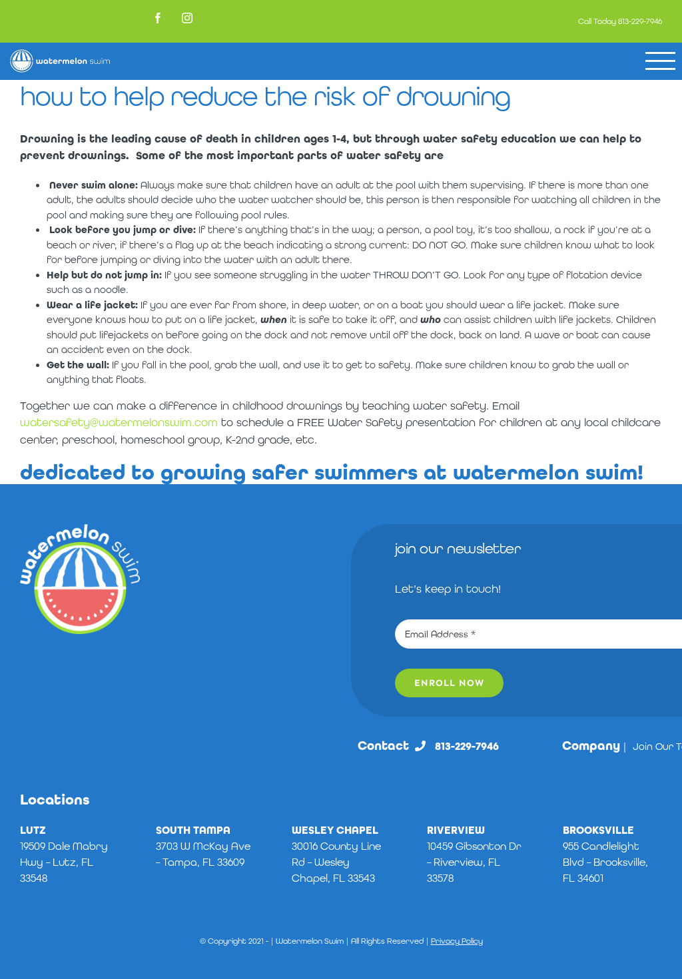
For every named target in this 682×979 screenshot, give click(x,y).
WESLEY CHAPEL (335, 830)
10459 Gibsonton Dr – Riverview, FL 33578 (474, 862)
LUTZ (33, 830)
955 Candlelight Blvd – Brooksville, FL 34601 (605, 862)
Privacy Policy (457, 941)
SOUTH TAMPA (193, 830)
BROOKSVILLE (598, 830)
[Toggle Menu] (660, 61)
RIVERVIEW (456, 830)
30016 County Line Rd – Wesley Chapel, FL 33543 (336, 862)
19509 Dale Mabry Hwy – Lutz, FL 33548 (64, 862)
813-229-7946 (640, 21)
